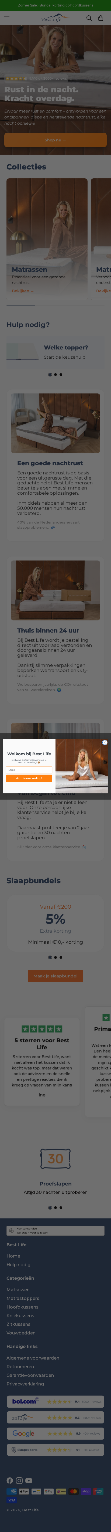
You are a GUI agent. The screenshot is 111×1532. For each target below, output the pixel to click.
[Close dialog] (104, 742)
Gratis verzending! (29, 778)
